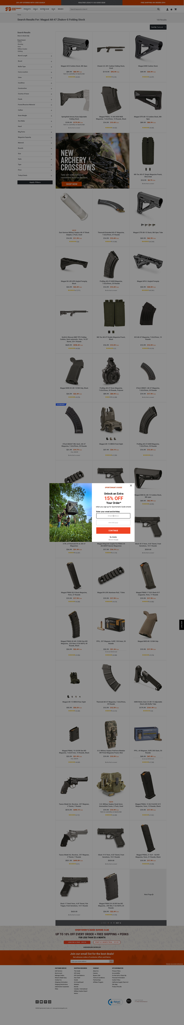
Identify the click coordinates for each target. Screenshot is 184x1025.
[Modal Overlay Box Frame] (92, 512)
